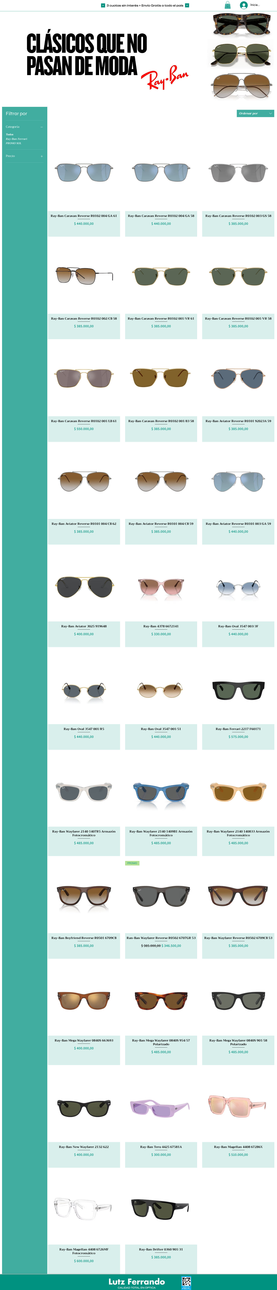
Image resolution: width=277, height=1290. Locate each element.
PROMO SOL (13, 143)
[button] (227, 5)
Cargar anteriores (161, 130)
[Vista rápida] (84, 175)
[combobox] (255, 113)
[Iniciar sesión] (243, 5)
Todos (9, 134)
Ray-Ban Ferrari (16, 139)
